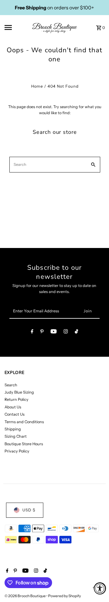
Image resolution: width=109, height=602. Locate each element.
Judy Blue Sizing (19, 392)
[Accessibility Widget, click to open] (100, 588)
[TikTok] (76, 332)
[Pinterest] (42, 332)
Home (37, 86)
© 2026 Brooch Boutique (25, 596)
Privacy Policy (17, 451)
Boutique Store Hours (24, 444)
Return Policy (16, 399)
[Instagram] (66, 332)
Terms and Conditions (24, 422)
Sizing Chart (16, 436)
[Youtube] (54, 332)
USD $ (28, 510)
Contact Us (15, 414)
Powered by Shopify (64, 596)
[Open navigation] (12, 27)
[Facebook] (32, 332)
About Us (13, 407)
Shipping (13, 429)
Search (11, 385)
